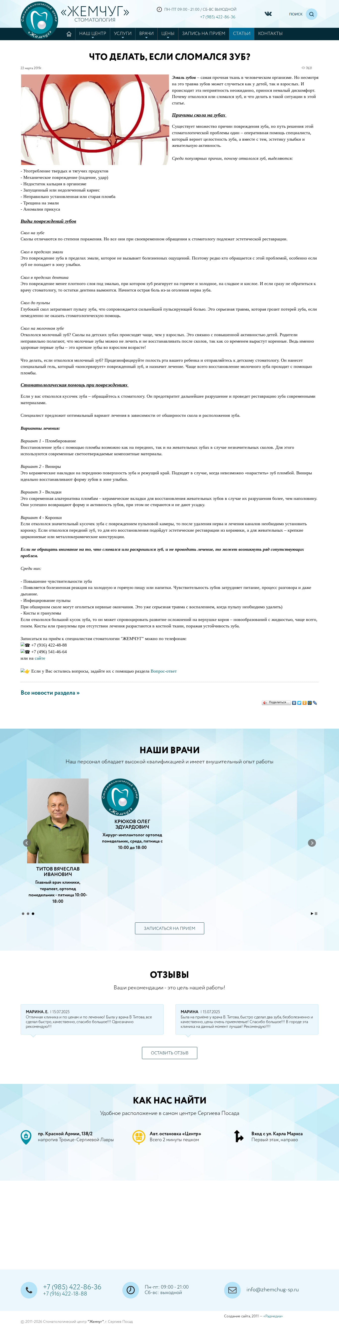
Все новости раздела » (50, 693)
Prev (27, 843)
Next (312, 843)
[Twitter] (299, 702)
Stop (316, 913)
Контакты (270, 34)
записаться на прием (169, 929)
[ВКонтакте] (294, 702)
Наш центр (92, 34)
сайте (40, 658)
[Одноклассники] (304, 702)
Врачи (146, 34)
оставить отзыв (169, 1053)
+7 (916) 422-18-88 (65, 1294)
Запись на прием (203, 34)
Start (312, 913)
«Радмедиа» (273, 1316)
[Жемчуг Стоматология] (39, 20)
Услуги (123, 34)
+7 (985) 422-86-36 (217, 17)
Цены (167, 34)
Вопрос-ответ (164, 671)
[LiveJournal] (315, 702)
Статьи (241, 34)
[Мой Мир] (309, 702)
